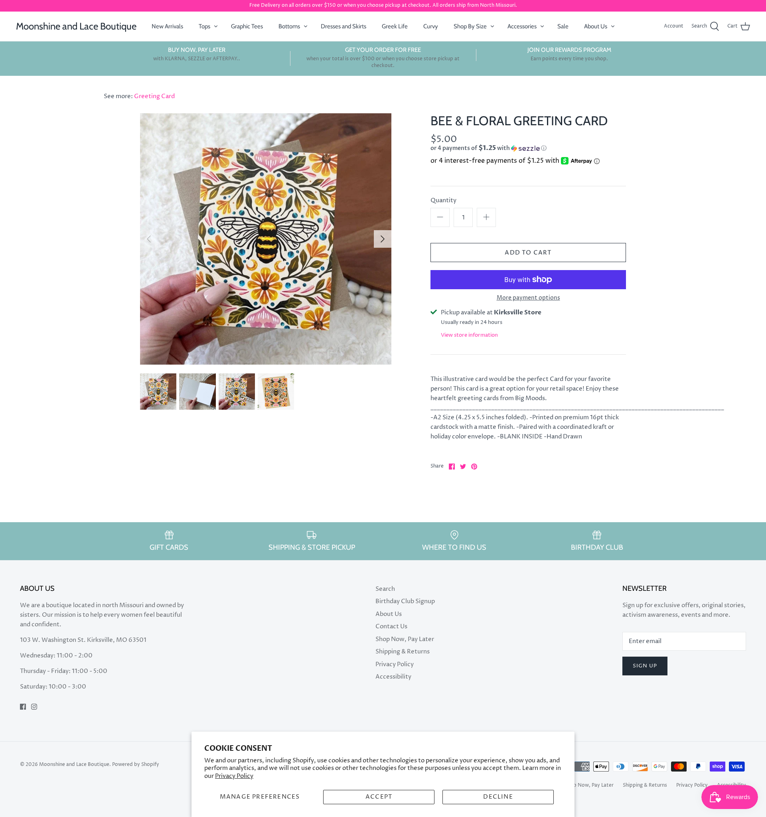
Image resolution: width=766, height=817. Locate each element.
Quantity (443, 200)
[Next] (382, 239)
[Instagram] (34, 707)
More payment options (528, 298)
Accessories (522, 26)
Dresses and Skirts (343, 26)
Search (385, 589)
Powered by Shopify (135, 764)
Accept (378, 797)
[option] (265, 239)
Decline (498, 797)
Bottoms (289, 26)
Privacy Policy (234, 776)
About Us (595, 26)
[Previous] (149, 239)
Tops (204, 26)
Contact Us (391, 626)
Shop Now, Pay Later (404, 639)
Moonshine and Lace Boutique (74, 764)
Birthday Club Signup (405, 601)
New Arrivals (167, 26)
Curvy (430, 26)
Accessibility (393, 677)
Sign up (645, 665)
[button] (513, 148)
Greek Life (395, 26)
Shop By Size (470, 26)
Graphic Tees (247, 26)
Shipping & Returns (402, 651)
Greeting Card (154, 96)
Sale (563, 26)
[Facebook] (23, 707)
